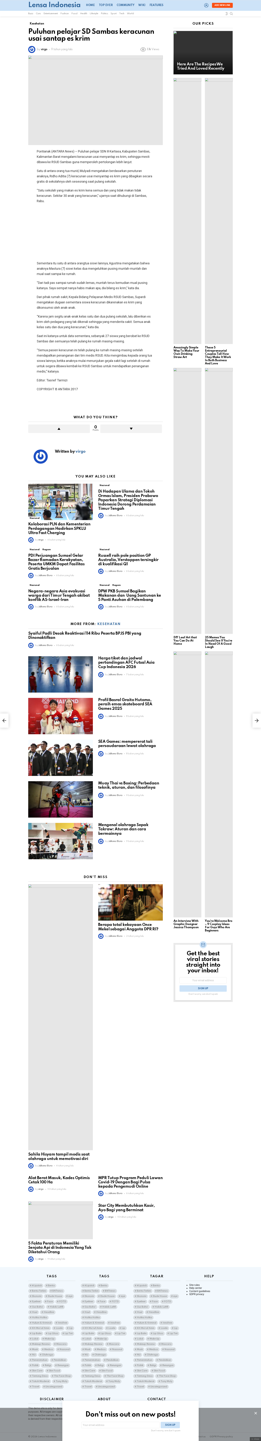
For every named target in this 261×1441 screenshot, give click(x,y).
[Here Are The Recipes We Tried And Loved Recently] (203, 52)
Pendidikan (60, 1360)
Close (255, 1413)
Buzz (30, 13)
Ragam (46, 549)
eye (70, 1296)
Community (125, 5)
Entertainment (51, 13)
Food (74, 13)
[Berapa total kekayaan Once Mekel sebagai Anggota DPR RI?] (130, 902)
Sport (113, 13)
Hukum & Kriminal (41, 1323)
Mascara (61, 1344)
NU (34, 1355)
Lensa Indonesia (54, 5)
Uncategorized (53, 1387)
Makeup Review (41, 1344)
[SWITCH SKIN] (226, 13)
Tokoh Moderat (40, 1381)
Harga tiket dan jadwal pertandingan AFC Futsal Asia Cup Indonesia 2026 (126, 662)
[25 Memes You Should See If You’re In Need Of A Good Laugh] (219, 501)
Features (156, 5)
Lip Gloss (53, 1333)
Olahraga (47, 1355)
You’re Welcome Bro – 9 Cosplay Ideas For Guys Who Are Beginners (218, 926)
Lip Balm (37, 1333)
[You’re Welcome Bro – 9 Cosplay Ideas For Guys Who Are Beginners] (219, 784)
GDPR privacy (196, 1294)
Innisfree (62, 1323)
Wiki (141, 5)
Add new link (222, 5)
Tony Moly (61, 1381)
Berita (51, 1285)
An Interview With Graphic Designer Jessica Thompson (186, 924)
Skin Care (37, 1371)
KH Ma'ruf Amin (40, 1328)
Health (83, 13)
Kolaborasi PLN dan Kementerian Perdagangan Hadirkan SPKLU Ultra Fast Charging (59, 528)
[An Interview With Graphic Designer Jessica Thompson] (187, 784)
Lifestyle (94, 13)
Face (50, 1301)
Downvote (131, 428)
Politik (35, 1365)
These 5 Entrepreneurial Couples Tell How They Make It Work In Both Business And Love (218, 355)
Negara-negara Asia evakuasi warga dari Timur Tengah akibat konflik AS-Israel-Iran (59, 595)
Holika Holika (39, 1317)
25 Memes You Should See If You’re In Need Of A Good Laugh (218, 642)
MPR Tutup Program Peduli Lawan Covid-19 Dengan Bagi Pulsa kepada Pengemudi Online (130, 1182)
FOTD (62, 1301)
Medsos (48, 1349)
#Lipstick (37, 1285)
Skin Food (54, 1371)
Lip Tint (69, 1333)
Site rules (194, 1285)
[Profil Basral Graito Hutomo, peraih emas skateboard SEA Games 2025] (60, 716)
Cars (38, 13)
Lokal (35, 1339)
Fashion (64, 13)
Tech (121, 13)
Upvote (59, 428)
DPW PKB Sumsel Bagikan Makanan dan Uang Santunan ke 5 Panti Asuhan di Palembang (129, 595)
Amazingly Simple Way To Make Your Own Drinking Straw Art (186, 352)
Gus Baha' (37, 1307)
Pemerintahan (39, 1360)
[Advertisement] (95, 232)
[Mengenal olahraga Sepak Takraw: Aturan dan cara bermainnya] (60, 841)
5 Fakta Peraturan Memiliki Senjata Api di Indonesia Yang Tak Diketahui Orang (59, 1248)
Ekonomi (36, 1296)
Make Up (50, 1339)
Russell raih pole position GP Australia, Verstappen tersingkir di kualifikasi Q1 (128, 560)
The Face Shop (62, 1376)
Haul (34, 1312)
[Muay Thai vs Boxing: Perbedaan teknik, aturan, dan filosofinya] (60, 799)
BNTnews (57, 1291)
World (130, 13)
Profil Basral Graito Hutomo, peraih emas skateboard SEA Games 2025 (125, 704)
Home (90, 5)
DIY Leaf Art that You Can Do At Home (185, 640)
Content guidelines (199, 1291)
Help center (195, 1288)
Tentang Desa (40, 1376)
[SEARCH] (231, 13)
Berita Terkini (39, 1291)
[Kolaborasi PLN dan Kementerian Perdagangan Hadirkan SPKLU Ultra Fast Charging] (60, 502)
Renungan (63, 1365)
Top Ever (106, 5)
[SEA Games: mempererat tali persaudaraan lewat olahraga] (60, 758)
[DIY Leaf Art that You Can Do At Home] (187, 501)
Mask (35, 1349)
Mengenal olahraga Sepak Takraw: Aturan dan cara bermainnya (123, 829)
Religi (48, 1365)
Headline (49, 1312)
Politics (104, 13)
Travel (35, 1387)
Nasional (35, 518)
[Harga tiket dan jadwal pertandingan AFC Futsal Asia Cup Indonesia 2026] (60, 674)
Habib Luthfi (56, 1307)
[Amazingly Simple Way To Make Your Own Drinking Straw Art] (187, 211)
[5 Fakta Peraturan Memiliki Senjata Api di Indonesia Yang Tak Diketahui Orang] (60, 1220)
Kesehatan (109, 624)
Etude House (55, 1296)
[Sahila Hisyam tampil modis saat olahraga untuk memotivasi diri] (60, 1017)
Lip (71, 1328)
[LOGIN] (206, 5)
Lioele (59, 1328)
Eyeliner (36, 1301)
